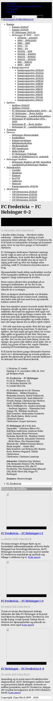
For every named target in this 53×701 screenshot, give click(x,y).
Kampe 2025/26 (20, 29)
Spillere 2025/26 (20, 108)
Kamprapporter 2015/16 (30, 91)
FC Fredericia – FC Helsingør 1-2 (22, 533)
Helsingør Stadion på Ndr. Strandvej (31, 162)
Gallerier (17, 181)
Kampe (10, 24)
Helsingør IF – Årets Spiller (27, 124)
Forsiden (11, 3)
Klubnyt (16, 175)
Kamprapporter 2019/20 (30, 81)
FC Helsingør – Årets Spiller (27, 113)
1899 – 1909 (23, 64)
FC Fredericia (14, 483)
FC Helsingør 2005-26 (24, 32)
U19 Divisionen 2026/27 (24, 191)
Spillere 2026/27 (20, 105)
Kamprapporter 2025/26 (30, 70)
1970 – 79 (22, 46)
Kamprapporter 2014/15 (30, 94)
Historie (16, 183)
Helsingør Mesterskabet (25, 135)
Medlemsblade (20, 145)
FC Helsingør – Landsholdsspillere (31, 116)
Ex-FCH (16, 178)
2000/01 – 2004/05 (27, 37)
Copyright (12, 9)
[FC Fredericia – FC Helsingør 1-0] (29, 593)
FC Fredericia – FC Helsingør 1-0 (22, 601)
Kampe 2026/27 (20, 27)
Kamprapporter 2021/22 (30, 75)
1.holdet (16, 170)
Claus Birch (27, 230)
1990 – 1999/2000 (26, 40)
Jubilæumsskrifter (22, 143)
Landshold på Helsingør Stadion (29, 164)
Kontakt (11, 11)
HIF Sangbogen (20, 148)
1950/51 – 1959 (24, 51)
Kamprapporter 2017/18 (30, 86)
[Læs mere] (34, 557)
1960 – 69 (22, 48)
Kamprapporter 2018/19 (30, 83)
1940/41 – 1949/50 (26, 54)
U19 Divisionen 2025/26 (24, 194)
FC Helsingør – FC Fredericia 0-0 (22, 668)
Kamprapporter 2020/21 (30, 78)
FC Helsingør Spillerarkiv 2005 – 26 (32, 110)
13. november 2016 (11, 230)
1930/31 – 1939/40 (26, 56)
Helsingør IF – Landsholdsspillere (31, 127)
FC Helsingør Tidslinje (24, 154)
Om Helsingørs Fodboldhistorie (24, 6)
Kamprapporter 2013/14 (30, 97)
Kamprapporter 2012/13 (30, 100)
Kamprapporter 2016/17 (30, 89)
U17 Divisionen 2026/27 (24, 197)
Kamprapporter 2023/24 (30, 73)
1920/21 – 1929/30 (26, 59)
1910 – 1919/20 (24, 62)
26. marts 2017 (8, 674)
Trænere (11, 129)
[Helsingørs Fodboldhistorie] (17, 19)
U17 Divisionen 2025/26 (24, 199)
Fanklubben (18, 137)
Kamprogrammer (21, 140)
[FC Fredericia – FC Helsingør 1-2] (29, 525)
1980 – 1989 (23, 43)
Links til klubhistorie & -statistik (30, 156)
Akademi (17, 172)
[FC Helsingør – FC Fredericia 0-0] (29, 660)
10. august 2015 (9, 606)
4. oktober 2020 (9, 538)
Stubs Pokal (18, 151)
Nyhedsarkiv (14, 167)
